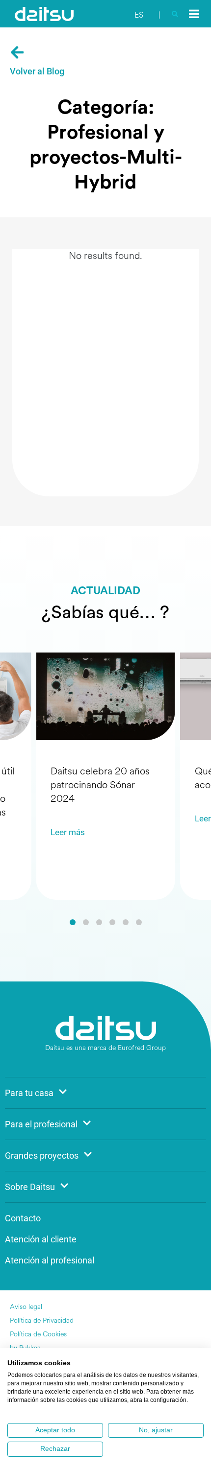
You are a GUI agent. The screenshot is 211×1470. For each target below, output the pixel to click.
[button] (73, 922)
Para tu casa (29, 1093)
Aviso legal (26, 1306)
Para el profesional (41, 1124)
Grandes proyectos (42, 1155)
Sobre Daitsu (30, 1187)
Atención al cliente (41, 1239)
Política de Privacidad (42, 1320)
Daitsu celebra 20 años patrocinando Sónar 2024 (100, 785)
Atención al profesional (49, 1260)
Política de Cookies (38, 1334)
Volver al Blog (37, 71)
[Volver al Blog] (17, 52)
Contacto (23, 1218)
